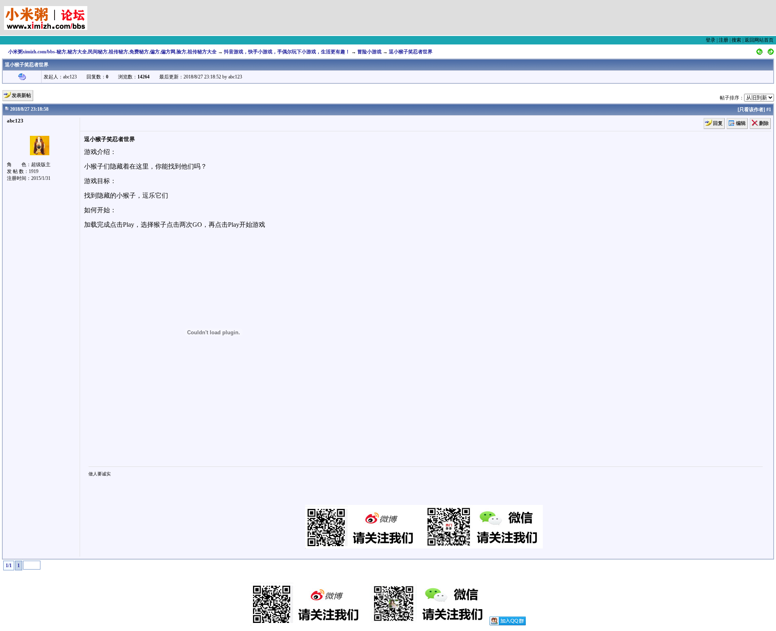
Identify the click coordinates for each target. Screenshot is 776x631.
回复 (718, 123)
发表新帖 (21, 95)
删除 (764, 123)
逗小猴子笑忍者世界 (410, 52)
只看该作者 (751, 109)
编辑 (741, 123)
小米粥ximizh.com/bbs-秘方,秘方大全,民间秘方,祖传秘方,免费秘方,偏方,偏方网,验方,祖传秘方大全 (112, 52)
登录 (710, 40)
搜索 (736, 40)
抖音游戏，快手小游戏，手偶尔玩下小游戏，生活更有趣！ (287, 52)
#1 (768, 109)
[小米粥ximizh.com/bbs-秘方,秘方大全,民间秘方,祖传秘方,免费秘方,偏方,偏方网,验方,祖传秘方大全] (32, 15)
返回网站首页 (759, 40)
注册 (723, 40)
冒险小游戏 (369, 52)
